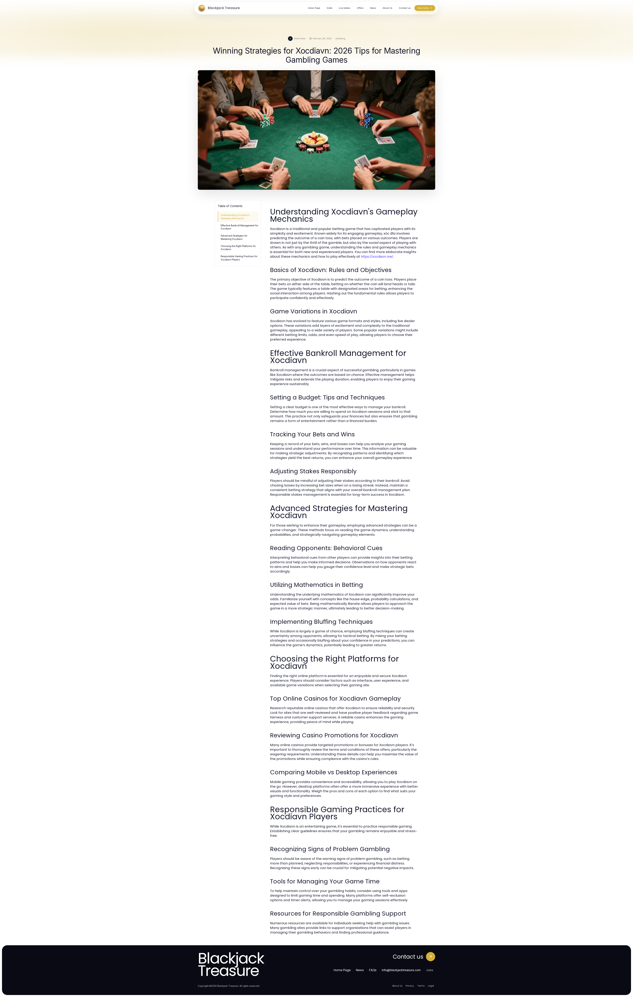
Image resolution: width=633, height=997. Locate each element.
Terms (421, 985)
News (360, 970)
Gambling (340, 38)
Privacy (410, 985)
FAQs (373, 970)
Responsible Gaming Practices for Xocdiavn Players (239, 258)
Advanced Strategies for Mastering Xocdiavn (234, 237)
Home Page (342, 970)
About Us (397, 985)
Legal (431, 985)
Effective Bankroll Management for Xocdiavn (239, 227)
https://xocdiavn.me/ (377, 256)
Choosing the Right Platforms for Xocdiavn (238, 248)
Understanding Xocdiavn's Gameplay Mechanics (235, 217)
